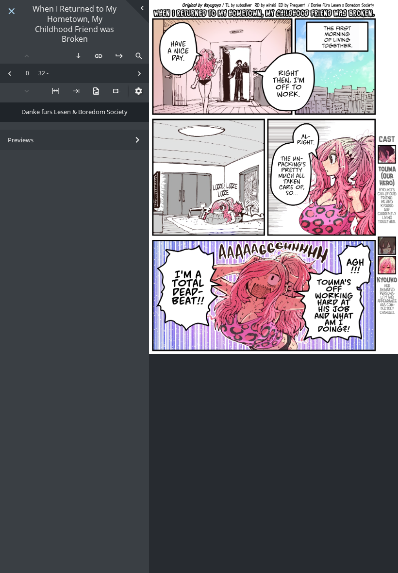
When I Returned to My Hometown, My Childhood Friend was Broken (74, 24)
